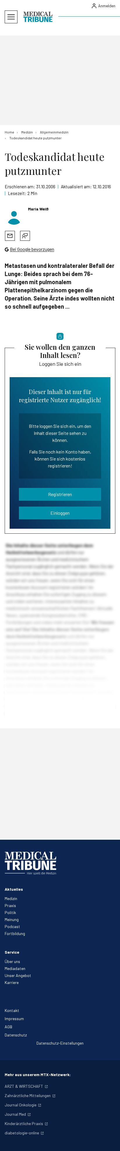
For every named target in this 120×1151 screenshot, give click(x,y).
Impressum (14, 1018)
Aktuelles (14, 889)
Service (12, 952)
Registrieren (60, 494)
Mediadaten (15, 968)
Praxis (10, 905)
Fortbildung (15, 933)
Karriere (12, 982)
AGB (8, 1026)
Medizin (11, 898)
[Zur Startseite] (38, 16)
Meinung (12, 919)
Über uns (12, 961)
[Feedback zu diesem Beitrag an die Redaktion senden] (25, 236)
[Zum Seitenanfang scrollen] (110, 1141)
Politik (10, 912)
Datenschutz (16, 1034)
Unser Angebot (18, 975)
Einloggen (60, 513)
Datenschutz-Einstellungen (60, 1043)
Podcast (12, 926)
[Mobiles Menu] (11, 16)
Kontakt (12, 1010)
